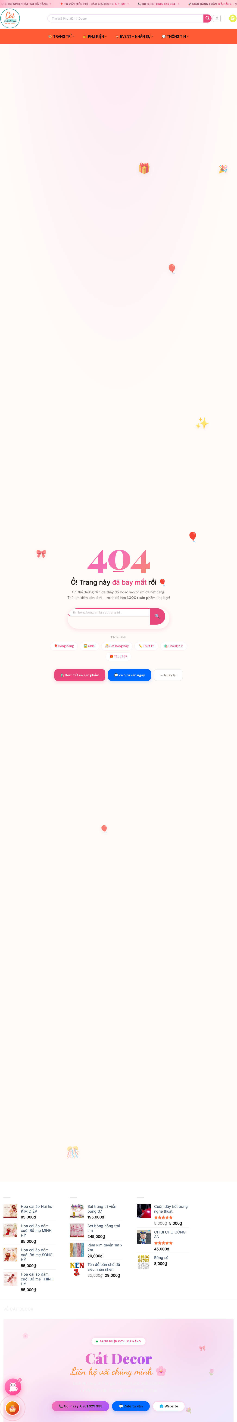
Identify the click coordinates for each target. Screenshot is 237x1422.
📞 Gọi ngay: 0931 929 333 (80, 1406)
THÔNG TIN (176, 36)
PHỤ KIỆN (96, 36)
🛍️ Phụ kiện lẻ (173, 646)
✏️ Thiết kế (146, 646)
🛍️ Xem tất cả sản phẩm (79, 675)
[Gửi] (207, 18)
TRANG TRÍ (62, 36)
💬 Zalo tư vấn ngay (129, 675)
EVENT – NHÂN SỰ (135, 36)
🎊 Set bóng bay (117, 646)
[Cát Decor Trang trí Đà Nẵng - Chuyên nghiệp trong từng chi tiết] (20, 18)
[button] (217, 18)
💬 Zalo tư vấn (131, 1406)
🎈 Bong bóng (64, 646)
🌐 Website (168, 1406)
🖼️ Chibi (89, 646)
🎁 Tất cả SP (118, 656)
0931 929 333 (125, 4)
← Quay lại (168, 675)
